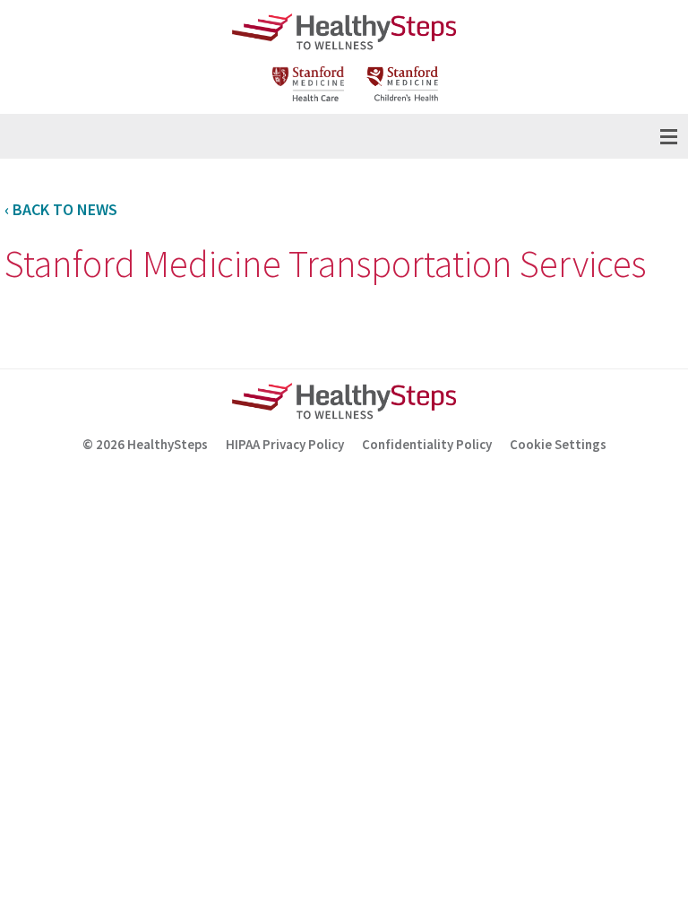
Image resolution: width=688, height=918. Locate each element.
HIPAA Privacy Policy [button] (285, 444)
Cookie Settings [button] (558, 444)
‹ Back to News (60, 209)
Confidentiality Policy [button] (427, 444)
